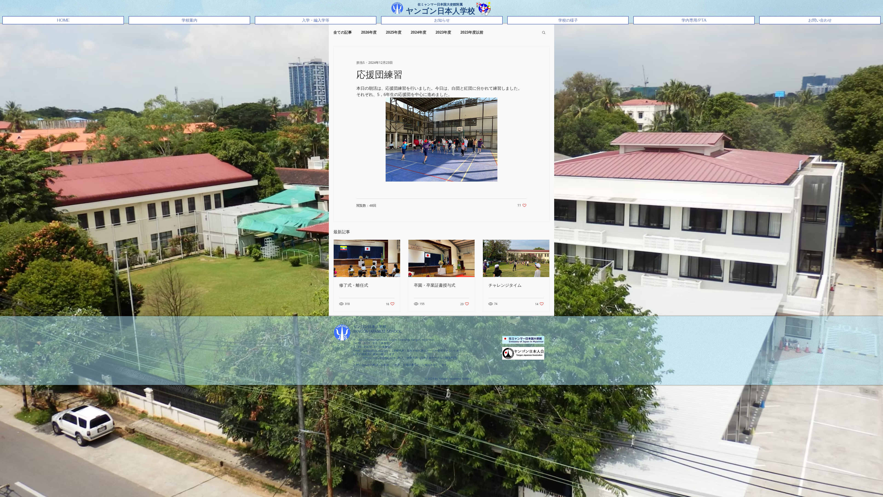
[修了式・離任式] (367, 258)
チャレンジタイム (505, 285)
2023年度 (443, 32)
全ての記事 (342, 32)
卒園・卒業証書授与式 (434, 285)
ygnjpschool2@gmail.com (379, 357)
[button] (189, 20)
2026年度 (369, 32)
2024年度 (418, 32)
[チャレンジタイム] (516, 258)
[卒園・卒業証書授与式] (441, 258)
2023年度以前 (471, 32)
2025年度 (393, 32)
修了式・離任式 (353, 285)
